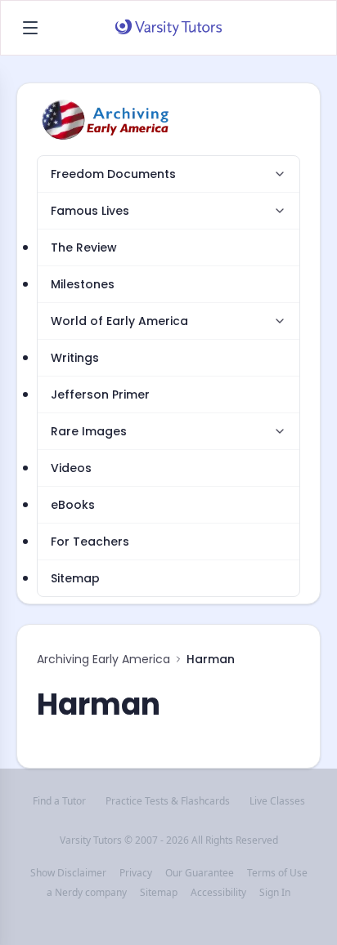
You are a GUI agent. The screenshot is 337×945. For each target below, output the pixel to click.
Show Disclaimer (68, 873)
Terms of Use (277, 873)
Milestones (83, 284)
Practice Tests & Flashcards (168, 801)
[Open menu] (30, 27)
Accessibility (218, 892)
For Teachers (90, 541)
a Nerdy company (87, 892)
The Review (84, 247)
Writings (75, 358)
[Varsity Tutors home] (168, 28)
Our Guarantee (199, 873)
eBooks (73, 505)
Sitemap (75, 578)
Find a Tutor (59, 801)
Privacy (135, 873)
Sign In (274, 892)
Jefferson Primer (100, 394)
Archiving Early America (103, 659)
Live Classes (277, 801)
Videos (71, 468)
